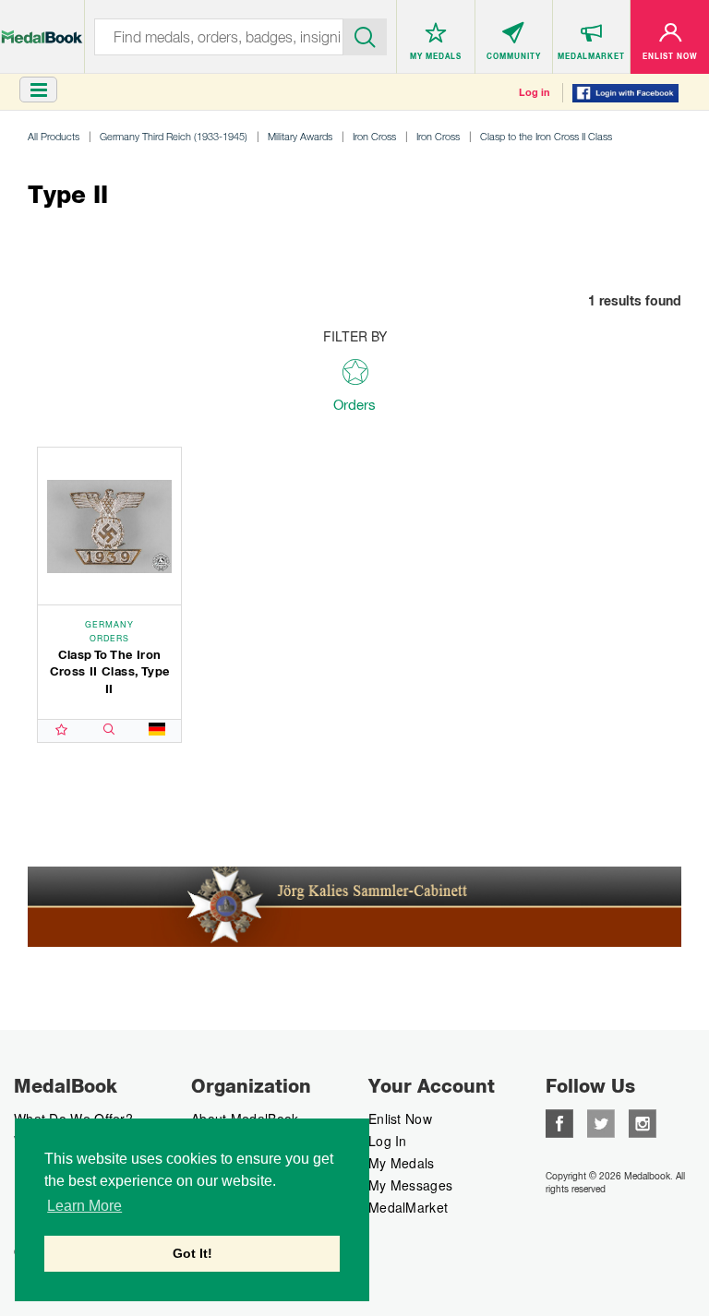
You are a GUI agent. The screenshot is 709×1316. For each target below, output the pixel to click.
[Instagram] (642, 1121)
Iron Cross (374, 136)
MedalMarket (408, 1207)
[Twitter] (601, 1121)
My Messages (410, 1185)
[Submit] (365, 35)
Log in (534, 92)
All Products (53, 136)
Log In (387, 1140)
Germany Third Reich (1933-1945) (173, 136)
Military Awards (300, 136)
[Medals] (42, 27)
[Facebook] (559, 1121)
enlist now (400, 1118)
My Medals (401, 1163)
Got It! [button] (192, 1253)
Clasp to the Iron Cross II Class (546, 136)
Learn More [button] (84, 1206)
